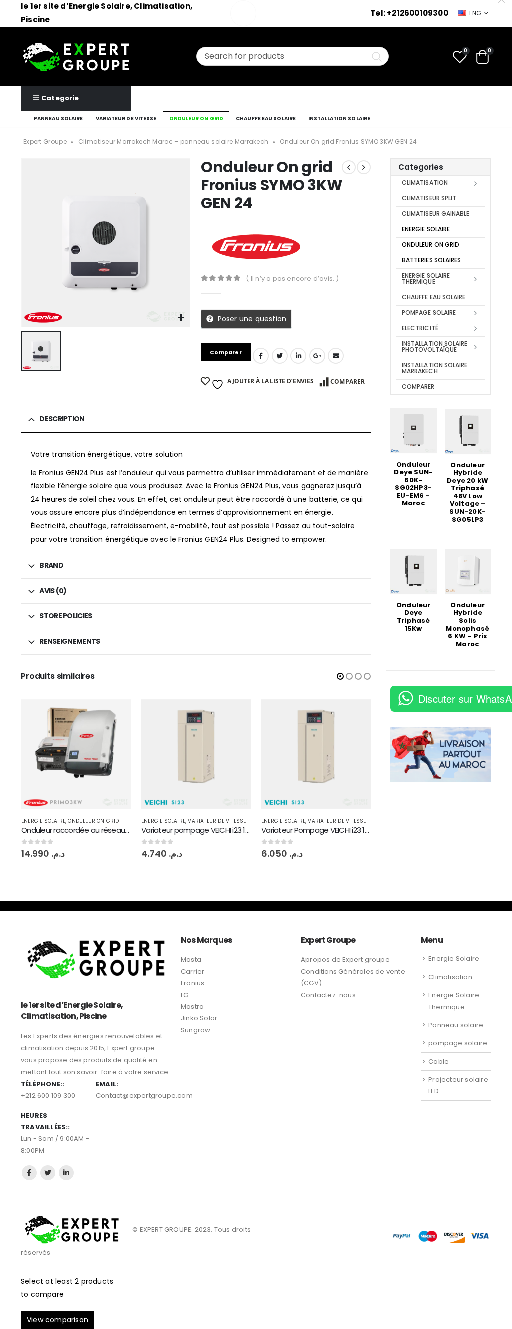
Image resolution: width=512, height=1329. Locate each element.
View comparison (57, 1320)
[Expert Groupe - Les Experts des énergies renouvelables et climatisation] (76, 56)
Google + (318, 356)
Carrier (192, 971)
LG (184, 995)
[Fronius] (254, 247)
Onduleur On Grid (197, 118)
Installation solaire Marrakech (435, 368)
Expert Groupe (45, 141)
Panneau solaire (59, 118)
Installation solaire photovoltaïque (435, 346)
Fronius (192, 983)
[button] (340, 676)
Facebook (261, 356)
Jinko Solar (199, 1018)
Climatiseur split (429, 198)
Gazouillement (280, 356)
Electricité (420, 328)
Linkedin (66, 1172)
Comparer (348, 381)
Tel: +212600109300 (409, 13)
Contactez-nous (328, 995)
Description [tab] (62, 419)
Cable (438, 1061)
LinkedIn (298, 356)
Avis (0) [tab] (53, 591)
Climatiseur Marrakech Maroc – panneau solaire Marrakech (173, 141)
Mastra (192, 1006)
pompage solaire (429, 312)
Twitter (48, 1172)
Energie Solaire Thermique (426, 278)
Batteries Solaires (431, 260)
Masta (191, 959)
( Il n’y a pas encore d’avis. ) (292, 278)
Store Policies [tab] (66, 616)
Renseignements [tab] (70, 641)
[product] (76, 754)
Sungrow (195, 1030)
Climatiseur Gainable (436, 213)
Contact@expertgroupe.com (144, 1095)
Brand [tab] (52, 565)
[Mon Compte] (484, 106)
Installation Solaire (339, 118)
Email (336, 356)
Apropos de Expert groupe (345, 959)
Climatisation (425, 182)
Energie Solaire (44, 821)
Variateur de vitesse (126, 118)
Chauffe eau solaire (266, 118)
